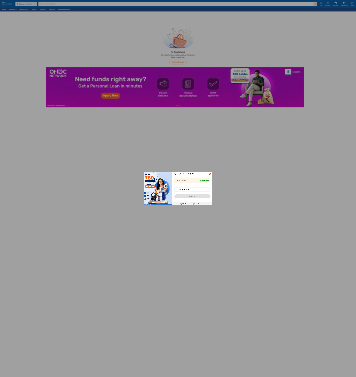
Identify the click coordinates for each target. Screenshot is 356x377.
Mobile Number (181, 180)
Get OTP (192, 196)
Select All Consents (183, 189)
